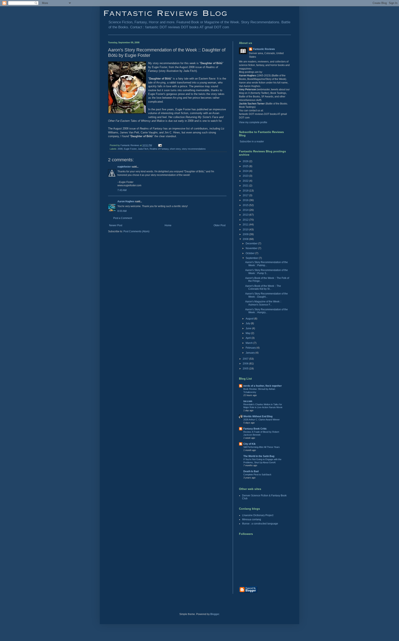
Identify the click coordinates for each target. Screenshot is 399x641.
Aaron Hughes (125, 201)
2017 (246, 195)
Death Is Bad (251, 471)
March (249, 343)
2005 (246, 368)
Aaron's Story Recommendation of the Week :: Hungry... (266, 311)
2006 (246, 363)
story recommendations (194, 149)
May (248, 333)
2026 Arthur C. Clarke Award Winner (261, 419)
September (252, 258)
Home (168, 225)
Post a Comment (122, 218)
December (252, 243)
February (251, 347)
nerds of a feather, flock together (262, 385)
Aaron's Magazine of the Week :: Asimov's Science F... (263, 303)
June (249, 328)
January (250, 352)
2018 (246, 190)
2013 (246, 214)
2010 (246, 229)
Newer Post (115, 225)
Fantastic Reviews (264, 49)
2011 (246, 224)
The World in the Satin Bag (258, 456)
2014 (246, 210)
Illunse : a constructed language (260, 523)
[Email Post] (160, 145)
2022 (246, 180)
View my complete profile (253, 122)
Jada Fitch (143, 149)
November (252, 248)
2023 (246, 175)
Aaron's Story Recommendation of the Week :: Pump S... (266, 272)
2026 (246, 161)
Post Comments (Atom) (136, 231)
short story (175, 149)
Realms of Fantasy (159, 149)
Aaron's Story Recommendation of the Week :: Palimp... (266, 264)
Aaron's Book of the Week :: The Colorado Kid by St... (263, 287)
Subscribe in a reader (252, 141)
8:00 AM (122, 211)
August (250, 318)
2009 (246, 234)
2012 (246, 219)
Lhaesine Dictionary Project (257, 515)
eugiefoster (124, 166)
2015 (246, 205)
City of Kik (249, 443)
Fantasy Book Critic (255, 428)
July (248, 323)
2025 (246, 166)
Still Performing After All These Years (261, 447)
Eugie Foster (130, 149)
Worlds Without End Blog (257, 416)
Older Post (219, 225)
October (250, 253)
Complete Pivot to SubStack (257, 474)
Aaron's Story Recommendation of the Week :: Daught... (266, 295)
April (248, 338)
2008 (120, 149)
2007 (246, 358)
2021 (246, 185)
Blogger (214, 614)
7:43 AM (122, 190)
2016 (246, 200)
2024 (246, 171)
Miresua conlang (251, 519)
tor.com (247, 401)
